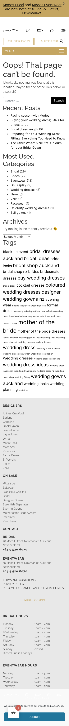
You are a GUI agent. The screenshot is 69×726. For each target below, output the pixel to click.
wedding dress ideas (26, 364)
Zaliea (7, 463)
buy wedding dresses (41, 278)
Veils (14, 199)
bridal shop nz (15, 271)
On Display (18, 185)
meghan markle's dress (39, 316)
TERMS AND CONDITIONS (19, 580)
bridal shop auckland (36, 265)
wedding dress (19, 347)
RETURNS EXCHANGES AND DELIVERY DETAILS (33, 588)
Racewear (18, 203)
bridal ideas (36, 258)
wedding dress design (42, 354)
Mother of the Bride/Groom (19, 512)
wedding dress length (25, 371)
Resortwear (10, 521)
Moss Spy (9, 447)
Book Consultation (18, 41)
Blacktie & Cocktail (14, 491)
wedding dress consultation (16, 354)
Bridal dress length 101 (27, 129)
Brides (15, 176)
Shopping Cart (49, 41)
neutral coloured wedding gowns (19, 337)
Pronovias (9, 451)
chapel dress (9, 286)
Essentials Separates (16, 504)
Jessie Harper (11, 430)
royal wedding (43, 337)
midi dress (56, 316)
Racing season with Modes (30, 115)
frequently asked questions (26, 311)
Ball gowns (18, 212)
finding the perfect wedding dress (29, 306)
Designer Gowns (13, 500)
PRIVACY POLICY (13, 584)
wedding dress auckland (48, 348)
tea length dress (44, 342)
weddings (24, 390)
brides (33, 271)
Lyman (7, 438)
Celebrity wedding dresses (30, 208)
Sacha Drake (11, 455)
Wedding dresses (23, 190)
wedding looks (36, 384)
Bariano (7, 417)
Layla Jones (10, 434)
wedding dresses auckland (47, 359)
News (15, 194)
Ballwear (8, 487)
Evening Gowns (12, 508)
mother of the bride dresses (41, 331)
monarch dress (10, 323)
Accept (35, 717)
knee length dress (18, 316)
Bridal (15, 171)
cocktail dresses (30, 285)
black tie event (15, 252)
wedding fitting (22, 377)
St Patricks (9, 459)
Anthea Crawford (13, 413)
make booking (34, 600)
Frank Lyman (11, 426)
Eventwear (18, 180)
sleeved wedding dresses (22, 342)
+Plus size (9, 483)
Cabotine (8, 421)
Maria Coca (10, 442)
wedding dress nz (45, 371)
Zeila (6, 468)
